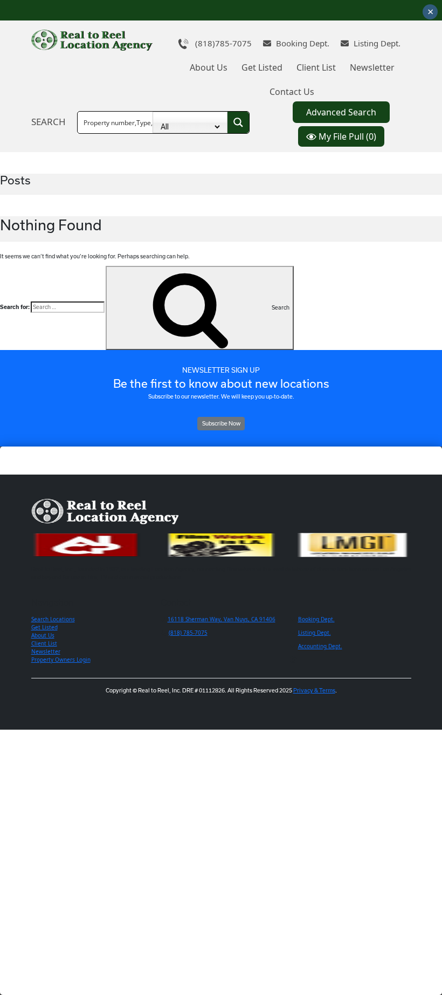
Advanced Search (341, 112)
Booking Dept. (301, 43)
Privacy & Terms (314, 690)
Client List (316, 67)
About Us (208, 67)
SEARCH (48, 121)
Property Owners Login (61, 659)
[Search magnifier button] (238, 122)
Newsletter (372, 67)
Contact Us (292, 92)
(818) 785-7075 (188, 632)
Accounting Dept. (320, 646)
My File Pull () (346, 136)
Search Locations (53, 619)
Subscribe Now (221, 423)
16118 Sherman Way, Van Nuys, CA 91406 (221, 619)
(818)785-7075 (220, 43)
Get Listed (261, 67)
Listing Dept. (375, 43)
